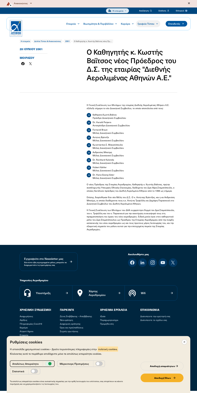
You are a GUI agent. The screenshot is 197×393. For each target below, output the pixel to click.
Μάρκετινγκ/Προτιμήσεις (74, 364)
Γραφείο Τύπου (146, 23)
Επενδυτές (174, 23)
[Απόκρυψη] (189, 3)
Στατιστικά (18, 371)
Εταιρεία (71, 23)
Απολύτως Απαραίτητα (25, 364)
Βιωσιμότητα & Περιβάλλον (98, 23)
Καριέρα (125, 23)
